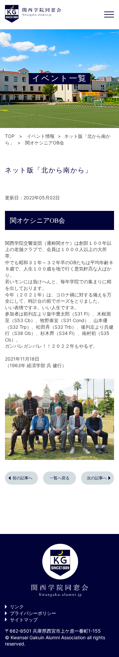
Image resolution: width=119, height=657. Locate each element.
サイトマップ (24, 619)
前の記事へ (22, 477)
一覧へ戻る (59, 477)
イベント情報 (41, 136)
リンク (17, 606)
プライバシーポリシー (33, 613)
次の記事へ (97, 477)
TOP (10, 136)
